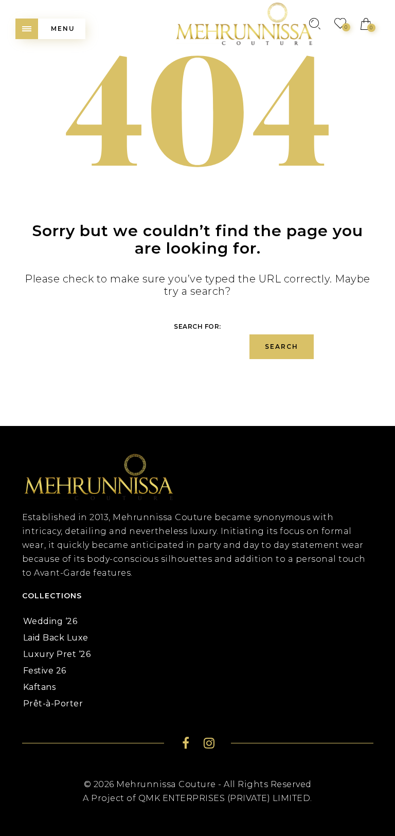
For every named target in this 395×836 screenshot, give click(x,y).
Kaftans (39, 687)
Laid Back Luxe (55, 638)
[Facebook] (186, 745)
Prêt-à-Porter (53, 703)
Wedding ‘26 (50, 621)
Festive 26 (44, 670)
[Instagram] (209, 745)
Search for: (197, 326)
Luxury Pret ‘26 (57, 654)
